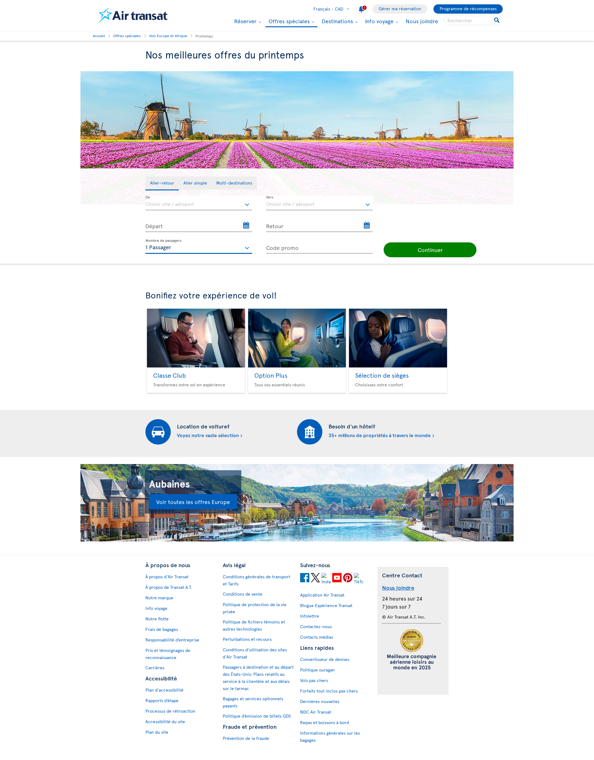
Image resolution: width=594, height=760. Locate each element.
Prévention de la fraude (246, 738)
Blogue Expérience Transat (326, 605)
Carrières (154, 668)
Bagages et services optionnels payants (253, 702)
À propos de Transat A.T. (168, 587)
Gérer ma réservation (400, 8)
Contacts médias (316, 637)
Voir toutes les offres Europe (193, 502)
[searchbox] (473, 20)
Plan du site (156, 732)
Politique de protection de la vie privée (254, 608)
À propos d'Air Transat (166, 577)
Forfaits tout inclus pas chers (329, 691)
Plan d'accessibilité (164, 690)
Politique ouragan (317, 670)
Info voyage (378, 21)
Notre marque (159, 598)
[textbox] (198, 203)
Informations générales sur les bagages (330, 736)
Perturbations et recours (247, 639)
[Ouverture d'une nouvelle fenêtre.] (304, 578)
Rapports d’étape (162, 700)
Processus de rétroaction (170, 711)
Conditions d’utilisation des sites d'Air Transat (255, 653)
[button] (430, 249)
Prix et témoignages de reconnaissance (167, 653)
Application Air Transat (322, 595)
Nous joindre (422, 21)
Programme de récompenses (468, 8)
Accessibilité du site (165, 721)
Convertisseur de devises (324, 659)
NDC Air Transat (315, 712)
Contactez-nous (316, 626)
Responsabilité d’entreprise (172, 640)
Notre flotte (157, 619)
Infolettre (309, 616)
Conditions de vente (242, 594)
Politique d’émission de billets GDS (257, 716)
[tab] (162, 183)
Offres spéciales (288, 21)
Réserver (244, 21)
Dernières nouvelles (319, 701)
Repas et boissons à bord (324, 722)
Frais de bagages (161, 629)
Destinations (337, 21)
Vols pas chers (314, 680)
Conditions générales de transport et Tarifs (256, 580)
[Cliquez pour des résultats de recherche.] (497, 20)
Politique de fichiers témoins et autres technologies (254, 625)
